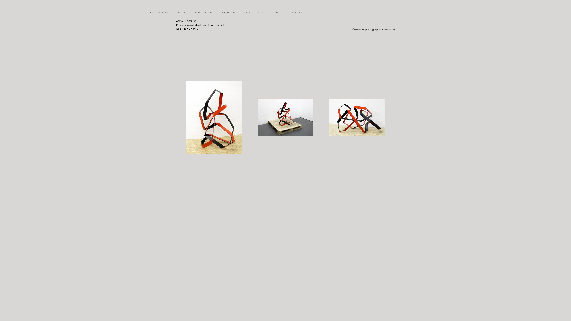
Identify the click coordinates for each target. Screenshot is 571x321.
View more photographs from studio (373, 29)
